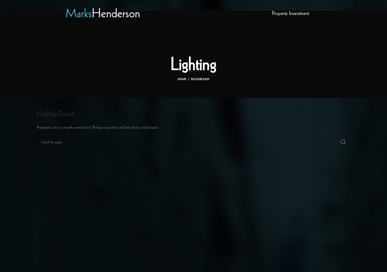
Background (200, 79)
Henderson (103, 13)
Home (182, 79)
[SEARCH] (343, 142)
